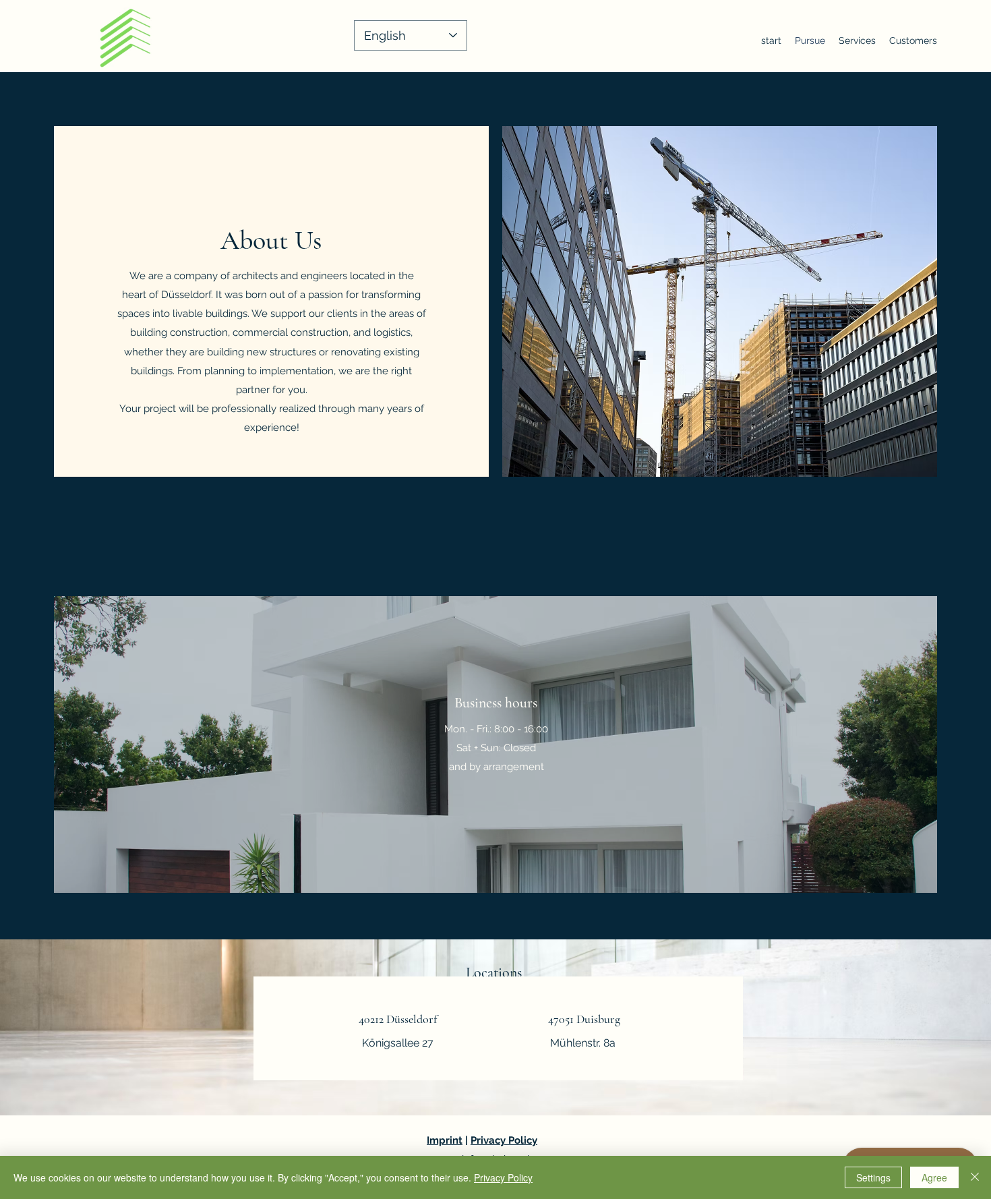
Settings (873, 1177)
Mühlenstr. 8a (582, 1042)
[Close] (975, 1177)
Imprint (444, 1140)
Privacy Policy (504, 1140)
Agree (934, 1177)
